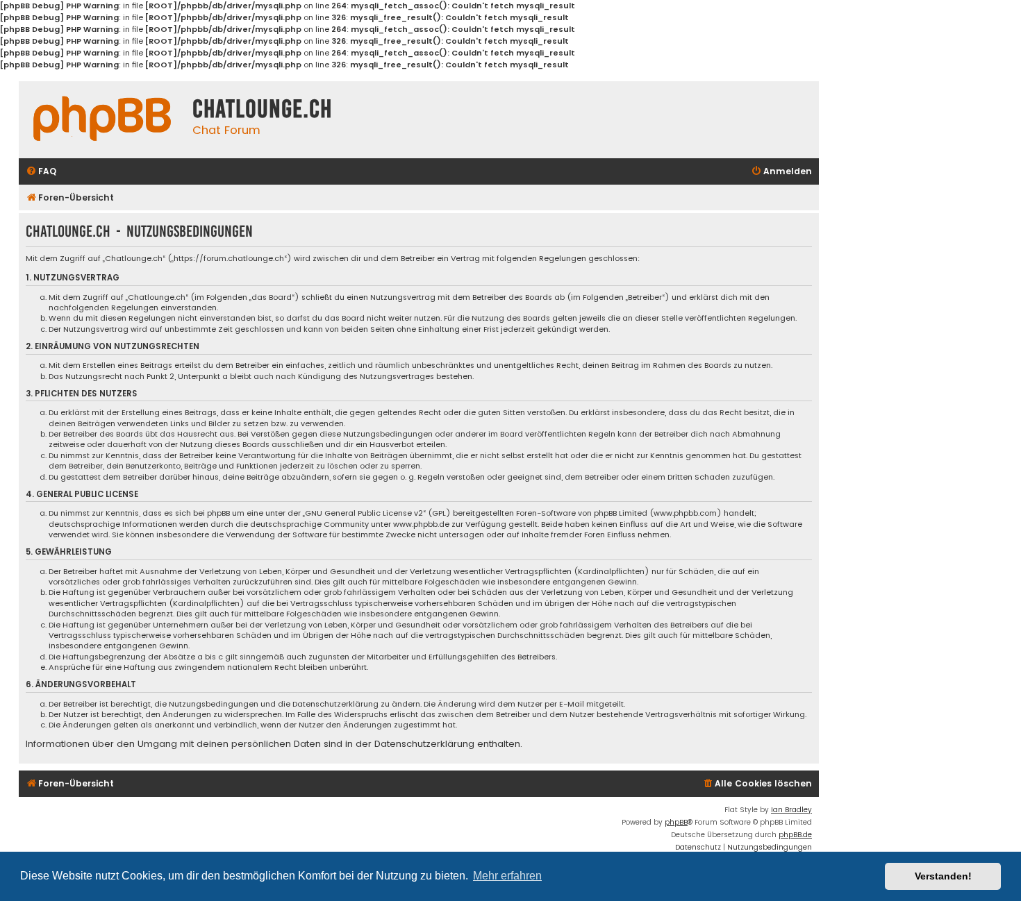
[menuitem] (41, 171)
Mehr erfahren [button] (507, 876)
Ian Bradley (791, 810)
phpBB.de (795, 835)
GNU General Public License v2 (364, 513)
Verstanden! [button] (943, 876)
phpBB (676, 822)
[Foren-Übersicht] (102, 119)
